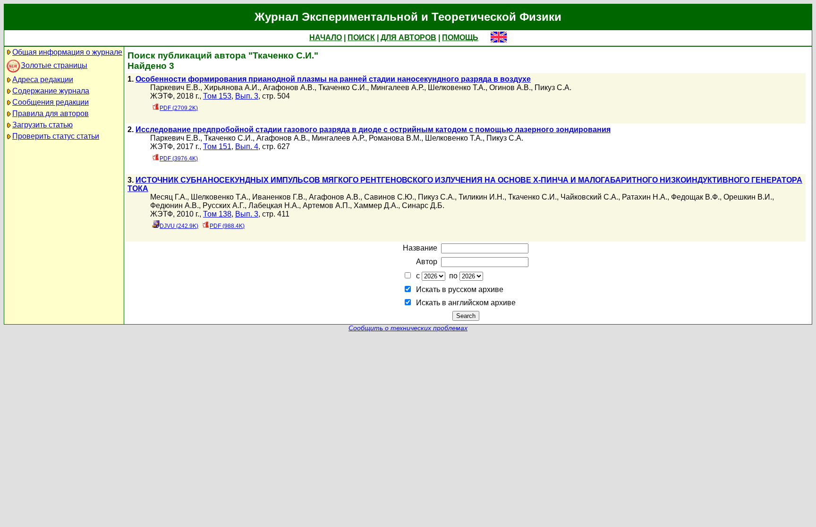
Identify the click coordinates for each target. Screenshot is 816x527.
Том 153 (217, 96)
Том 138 (217, 214)
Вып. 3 (246, 96)
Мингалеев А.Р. (397, 88)
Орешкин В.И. (747, 197)
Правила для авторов (50, 113)
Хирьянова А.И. (231, 88)
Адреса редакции (42, 79)
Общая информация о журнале (67, 52)
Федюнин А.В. (174, 205)
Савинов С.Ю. (389, 197)
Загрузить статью (42, 125)
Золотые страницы (54, 65)
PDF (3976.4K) (179, 158)
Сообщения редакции (50, 102)
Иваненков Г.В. (278, 197)
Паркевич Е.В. (175, 88)
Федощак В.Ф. (695, 197)
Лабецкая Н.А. (273, 205)
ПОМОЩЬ (460, 37)
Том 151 (217, 146)
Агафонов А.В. (288, 88)
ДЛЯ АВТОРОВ (408, 37)
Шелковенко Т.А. (456, 88)
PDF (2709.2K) (179, 108)
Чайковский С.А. (589, 197)
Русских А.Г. (224, 205)
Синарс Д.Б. (423, 205)
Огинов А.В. (510, 88)
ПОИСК (361, 37)
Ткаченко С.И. (342, 88)
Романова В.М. (395, 138)
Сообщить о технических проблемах (408, 328)
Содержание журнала (50, 91)
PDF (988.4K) (227, 226)
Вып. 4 (246, 146)
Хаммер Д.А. (376, 205)
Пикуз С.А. (553, 88)
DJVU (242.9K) (179, 226)
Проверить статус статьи (55, 136)
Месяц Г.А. (168, 197)
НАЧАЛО (325, 37)
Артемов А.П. (326, 205)
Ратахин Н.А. (644, 197)
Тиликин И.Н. (481, 197)
